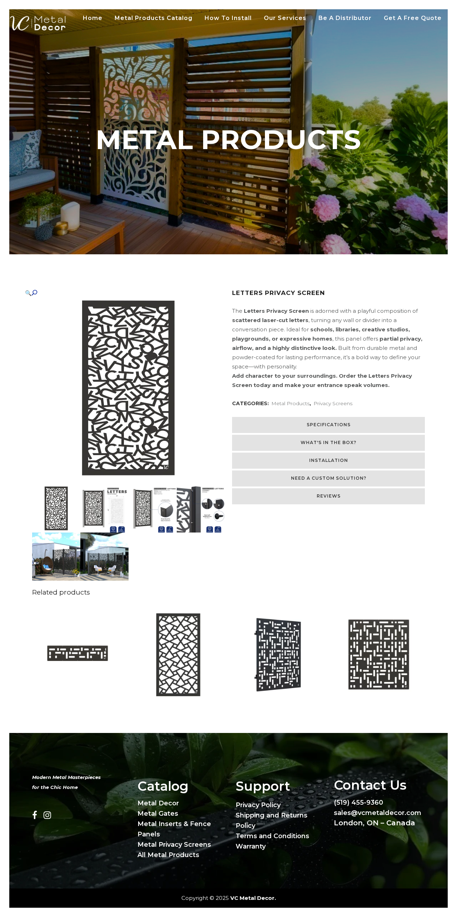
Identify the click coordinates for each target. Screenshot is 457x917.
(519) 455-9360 (358, 802)
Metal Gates (157, 813)
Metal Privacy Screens (174, 845)
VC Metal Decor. (253, 898)
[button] (121, 293)
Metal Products (290, 403)
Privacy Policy (258, 805)
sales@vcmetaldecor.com (377, 813)
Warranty (251, 846)
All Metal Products (168, 855)
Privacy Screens (332, 403)
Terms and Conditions (272, 836)
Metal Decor (158, 803)
